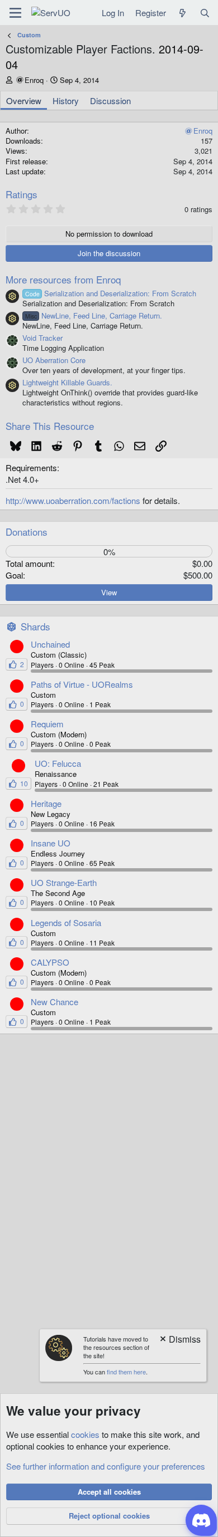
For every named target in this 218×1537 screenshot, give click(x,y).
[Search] (205, 12)
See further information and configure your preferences (105, 1466)
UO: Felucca (58, 763)
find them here (126, 1371)
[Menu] (15, 13)
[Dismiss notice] (179, 1340)
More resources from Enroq (63, 279)
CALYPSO (50, 962)
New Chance (54, 1001)
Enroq (34, 80)
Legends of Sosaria (66, 922)
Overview (23, 100)
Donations (27, 532)
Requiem (47, 724)
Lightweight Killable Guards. (67, 382)
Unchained (50, 644)
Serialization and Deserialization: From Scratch (110, 293)
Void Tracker (42, 337)
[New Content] (182, 12)
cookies (85, 1434)
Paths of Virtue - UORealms (82, 684)
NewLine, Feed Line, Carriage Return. (93, 315)
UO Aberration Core (54, 360)
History (66, 100)
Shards (35, 626)
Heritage (46, 803)
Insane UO (50, 843)
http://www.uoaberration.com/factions (73, 500)
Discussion (110, 100)
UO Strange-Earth (64, 882)
